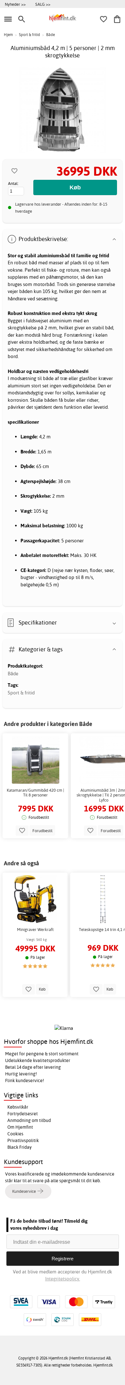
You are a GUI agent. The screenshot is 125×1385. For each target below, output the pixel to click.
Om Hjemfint (20, 1127)
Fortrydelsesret (22, 1114)
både (48, 378)
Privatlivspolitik (23, 1140)
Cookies (15, 1134)
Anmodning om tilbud (29, 1120)
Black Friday (19, 1147)
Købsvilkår (17, 1107)
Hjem (8, 34)
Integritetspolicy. (62, 1279)
